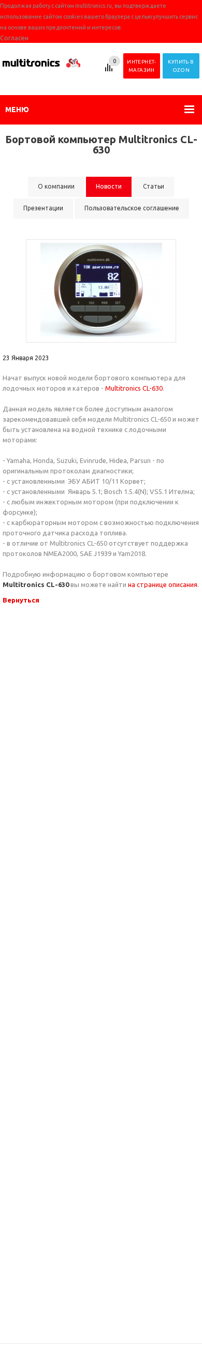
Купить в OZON (181, 66)
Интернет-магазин (141, 66)
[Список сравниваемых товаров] (110, 71)
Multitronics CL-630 (134, 388)
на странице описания (162, 584)
